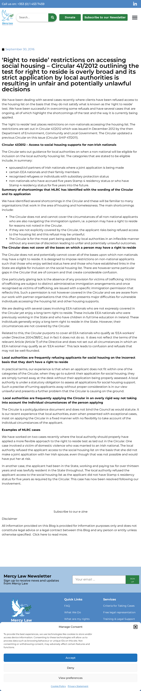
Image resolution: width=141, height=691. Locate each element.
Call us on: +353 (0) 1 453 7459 (23, 4)
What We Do (72, 612)
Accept (70, 657)
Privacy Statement (78, 686)
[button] (135, 627)
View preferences (71, 678)
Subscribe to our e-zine (71, 511)
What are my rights (77, 619)
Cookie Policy (58, 686)
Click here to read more (50, 534)
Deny (70, 668)
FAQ (67, 605)
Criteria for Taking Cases (119, 605)
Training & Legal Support (119, 619)
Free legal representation (119, 612)
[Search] (52, 17)
